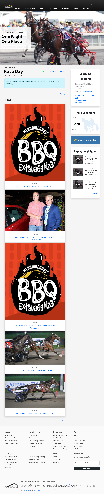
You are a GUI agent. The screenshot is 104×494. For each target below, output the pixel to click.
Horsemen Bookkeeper (61, 449)
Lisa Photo (56, 462)
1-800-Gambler (26, 490)
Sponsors (7, 468)
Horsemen (65, 8)
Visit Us (76, 435)
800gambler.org (37, 490)
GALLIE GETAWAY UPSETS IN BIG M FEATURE (35, 371)
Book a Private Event (11, 443)
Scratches (53, 71)
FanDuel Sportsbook (35, 443)
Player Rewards (34, 446)
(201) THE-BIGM (71, 484)
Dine (75, 438)
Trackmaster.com (88, 91)
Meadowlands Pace (10, 438)
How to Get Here (79, 441)
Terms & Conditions (25, 481)
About (55, 457)
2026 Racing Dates (10, 457)
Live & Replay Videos (11, 459)
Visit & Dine (53, 8)
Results (62, 71)
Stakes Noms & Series (60, 446)
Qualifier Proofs (58, 441)
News (76, 8)
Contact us (86, 9)
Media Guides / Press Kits (37, 462)
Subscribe (86, 468)
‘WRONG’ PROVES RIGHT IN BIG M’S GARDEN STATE (35, 413)
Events (42, 8)
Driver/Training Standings (37, 457)
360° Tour (77, 449)
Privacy (33, 481)
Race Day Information (11, 454)
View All (62, 94)
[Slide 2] (52, 62)
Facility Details (78, 443)
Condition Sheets (58, 438)
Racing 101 (8, 465)
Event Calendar (9, 435)
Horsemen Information (60, 435)
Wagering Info (33, 435)
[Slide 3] (54, 62)
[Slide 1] (50, 62)
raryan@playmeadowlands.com (68, 486)
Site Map (43, 481)
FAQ (38, 481)
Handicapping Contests (36, 441)
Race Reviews (33, 438)
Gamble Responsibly (51, 481)
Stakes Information (59, 443)
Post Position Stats (35, 459)
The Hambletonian (10, 441)
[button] (96, 4)
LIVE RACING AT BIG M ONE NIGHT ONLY (35, 187)
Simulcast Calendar (10, 462)
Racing (17, 8)
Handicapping (30, 8)
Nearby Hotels (78, 446)
